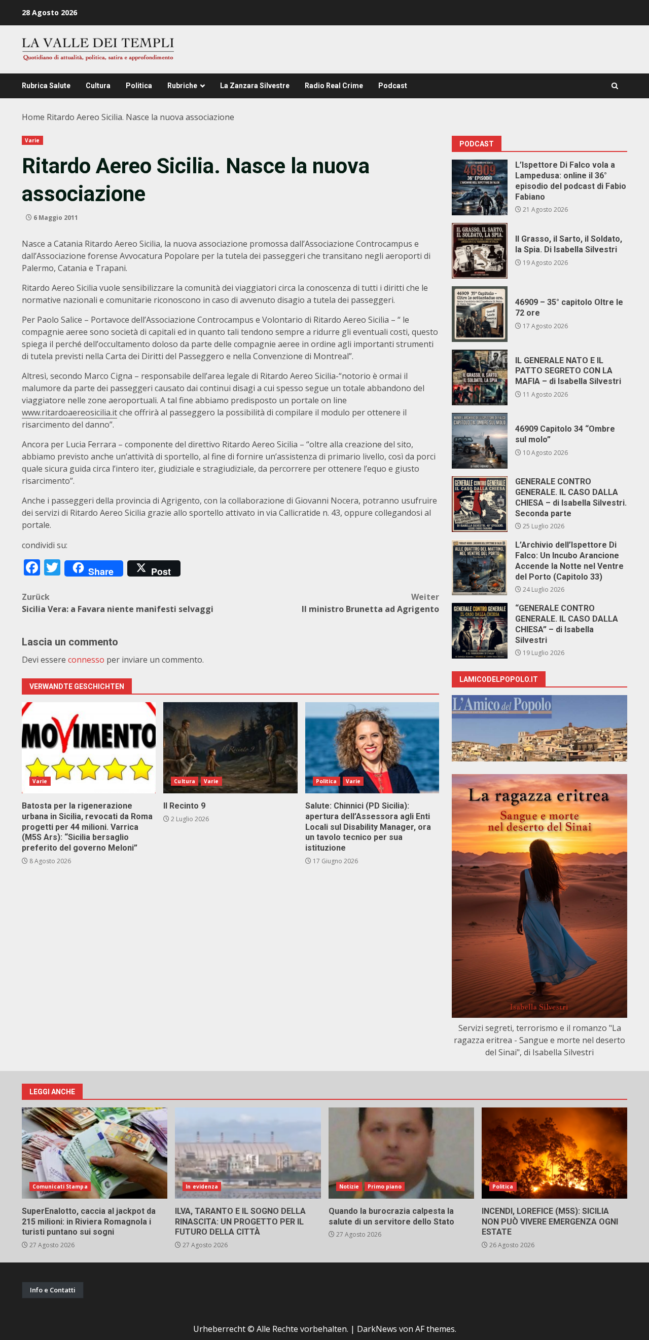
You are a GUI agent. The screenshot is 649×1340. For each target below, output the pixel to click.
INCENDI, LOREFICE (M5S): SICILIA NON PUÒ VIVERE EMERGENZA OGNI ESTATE (554, 1153)
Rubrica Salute (46, 86)
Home (33, 117)
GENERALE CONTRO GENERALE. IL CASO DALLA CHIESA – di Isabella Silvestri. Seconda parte (480, 504)
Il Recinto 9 (230, 747)
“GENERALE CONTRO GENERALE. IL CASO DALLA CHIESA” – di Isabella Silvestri (480, 631)
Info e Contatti (53, 1289)
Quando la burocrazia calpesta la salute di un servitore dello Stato (401, 1153)
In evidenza (202, 1186)
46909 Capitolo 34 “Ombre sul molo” (480, 441)
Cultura (98, 86)
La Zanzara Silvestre (255, 86)
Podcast (392, 86)
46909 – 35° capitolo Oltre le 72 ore (480, 314)
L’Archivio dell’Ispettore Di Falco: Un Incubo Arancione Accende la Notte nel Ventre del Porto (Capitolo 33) (480, 567)
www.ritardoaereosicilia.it (69, 412)
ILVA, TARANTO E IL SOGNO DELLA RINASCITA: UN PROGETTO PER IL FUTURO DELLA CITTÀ (247, 1153)
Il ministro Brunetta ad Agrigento (370, 603)
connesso (86, 659)
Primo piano (385, 1186)
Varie (32, 140)
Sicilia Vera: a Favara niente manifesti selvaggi (117, 603)
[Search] (614, 86)
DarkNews (377, 1328)
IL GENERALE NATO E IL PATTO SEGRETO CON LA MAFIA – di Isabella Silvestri (480, 377)
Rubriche (182, 86)
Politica (139, 86)
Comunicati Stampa (60, 1186)
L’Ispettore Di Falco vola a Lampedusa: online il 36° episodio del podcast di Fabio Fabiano (480, 187)
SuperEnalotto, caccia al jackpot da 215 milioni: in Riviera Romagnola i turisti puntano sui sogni (94, 1153)
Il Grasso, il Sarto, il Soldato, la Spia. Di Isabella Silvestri (480, 251)
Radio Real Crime (334, 86)
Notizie (349, 1186)
